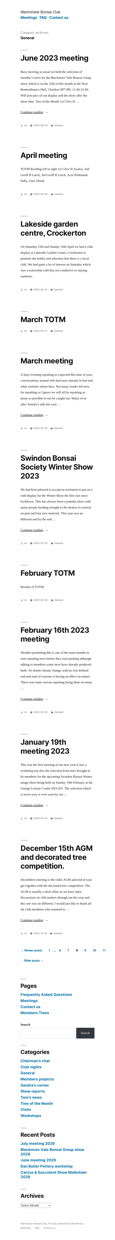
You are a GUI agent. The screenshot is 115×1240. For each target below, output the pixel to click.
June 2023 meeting (54, 57)
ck (25, 125)
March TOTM (43, 319)
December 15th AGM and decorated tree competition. (57, 857)
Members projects (37, 1079)
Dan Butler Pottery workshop (47, 1166)
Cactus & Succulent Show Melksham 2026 (54, 1174)
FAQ (43, 17)
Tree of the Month (37, 1103)
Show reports (33, 1091)
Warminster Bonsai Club (40, 12)
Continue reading (34, 112)
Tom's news (31, 1097)
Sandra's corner (35, 1085)
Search (25, 1025)
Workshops (31, 1115)
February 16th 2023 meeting (55, 634)
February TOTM (48, 573)
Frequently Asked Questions (46, 994)
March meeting (47, 360)
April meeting (44, 155)
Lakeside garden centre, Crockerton (53, 228)
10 (94, 950)
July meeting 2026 (38, 1143)
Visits (26, 1109)
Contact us (58, 17)
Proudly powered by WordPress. (66, 1223)
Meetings (29, 17)
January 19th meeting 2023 (45, 746)
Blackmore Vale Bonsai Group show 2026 (52, 1151)
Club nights (31, 1067)
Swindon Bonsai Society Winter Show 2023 (57, 467)
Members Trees (35, 1013)
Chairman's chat (35, 1061)
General (59, 125)
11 (104, 950)
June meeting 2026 (38, 1160)
